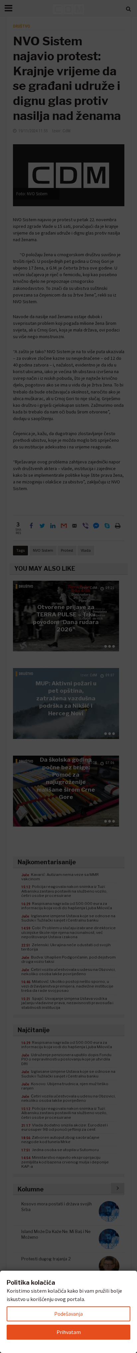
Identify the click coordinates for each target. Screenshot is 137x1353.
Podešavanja (68, 1313)
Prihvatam (69, 1332)
